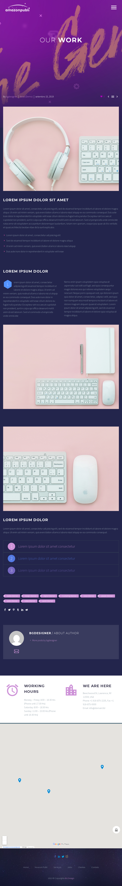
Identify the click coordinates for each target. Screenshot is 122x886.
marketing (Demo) (69, 596)
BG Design (69, 878)
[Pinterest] (13, 610)
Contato (95, 867)
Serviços (57, 867)
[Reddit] (26, 610)
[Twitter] (9, 610)
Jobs (69, 867)
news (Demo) (89, 596)
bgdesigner (11, 96)
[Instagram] (67, 856)
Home (26, 867)
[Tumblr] (18, 610)
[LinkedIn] (22, 610)
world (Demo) (47, 601)
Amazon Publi (41, 867)
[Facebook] (5, 610)
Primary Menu (113, 7)
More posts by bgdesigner (44, 640)
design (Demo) (30, 596)
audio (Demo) (12, 596)
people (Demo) (107, 596)
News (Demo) (26, 96)
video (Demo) (30, 601)
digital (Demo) (49, 596)
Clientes (81, 867)
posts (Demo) (12, 601)
